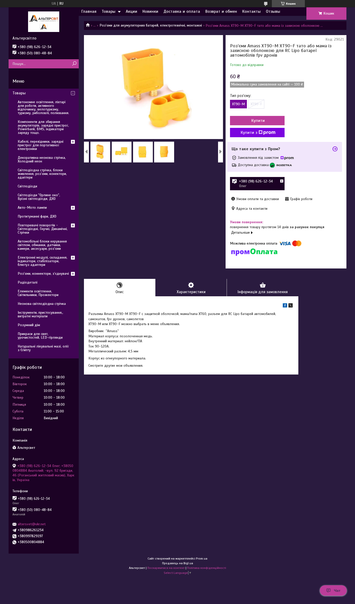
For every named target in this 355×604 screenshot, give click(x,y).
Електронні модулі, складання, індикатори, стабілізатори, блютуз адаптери (42, 261)
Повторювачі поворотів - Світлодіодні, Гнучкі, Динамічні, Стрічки (43, 229)
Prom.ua (201, 558)
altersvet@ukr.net (32, 524)
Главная (88, 11)
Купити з (249, 132)
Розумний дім (29, 325)
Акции (131, 11)
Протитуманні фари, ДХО (37, 216)
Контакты (251, 11)
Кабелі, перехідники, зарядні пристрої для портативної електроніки (40, 145)
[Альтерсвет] (43, 21)
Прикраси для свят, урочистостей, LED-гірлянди (40, 336)
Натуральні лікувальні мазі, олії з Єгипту (43, 348)
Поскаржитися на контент (166, 568)
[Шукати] (74, 63)
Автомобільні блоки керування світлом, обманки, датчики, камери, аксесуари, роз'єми (42, 245)
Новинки (150, 11)
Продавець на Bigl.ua (177, 563)
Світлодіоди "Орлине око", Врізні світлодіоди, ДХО (39, 197)
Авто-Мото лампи (32, 207)
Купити (258, 120)
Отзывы (273, 11)
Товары (108, 11)
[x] (290, 306)
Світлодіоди (27, 186)
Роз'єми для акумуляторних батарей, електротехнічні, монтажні (151, 25)
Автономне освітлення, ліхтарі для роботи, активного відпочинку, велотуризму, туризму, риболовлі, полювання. (43, 107)
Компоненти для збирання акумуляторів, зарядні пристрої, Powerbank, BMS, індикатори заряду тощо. (43, 127)
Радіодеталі (27, 282)
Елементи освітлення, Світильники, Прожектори (38, 293)
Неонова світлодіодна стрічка (42, 303)
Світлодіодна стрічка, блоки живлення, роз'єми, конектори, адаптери (42, 174)
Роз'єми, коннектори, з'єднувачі (43, 273)
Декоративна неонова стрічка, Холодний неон (42, 159)
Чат (337, 590)
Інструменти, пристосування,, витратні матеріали (40, 314)
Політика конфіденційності (206, 568)
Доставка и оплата (181, 11)
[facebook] (285, 306)
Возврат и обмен (221, 11)
